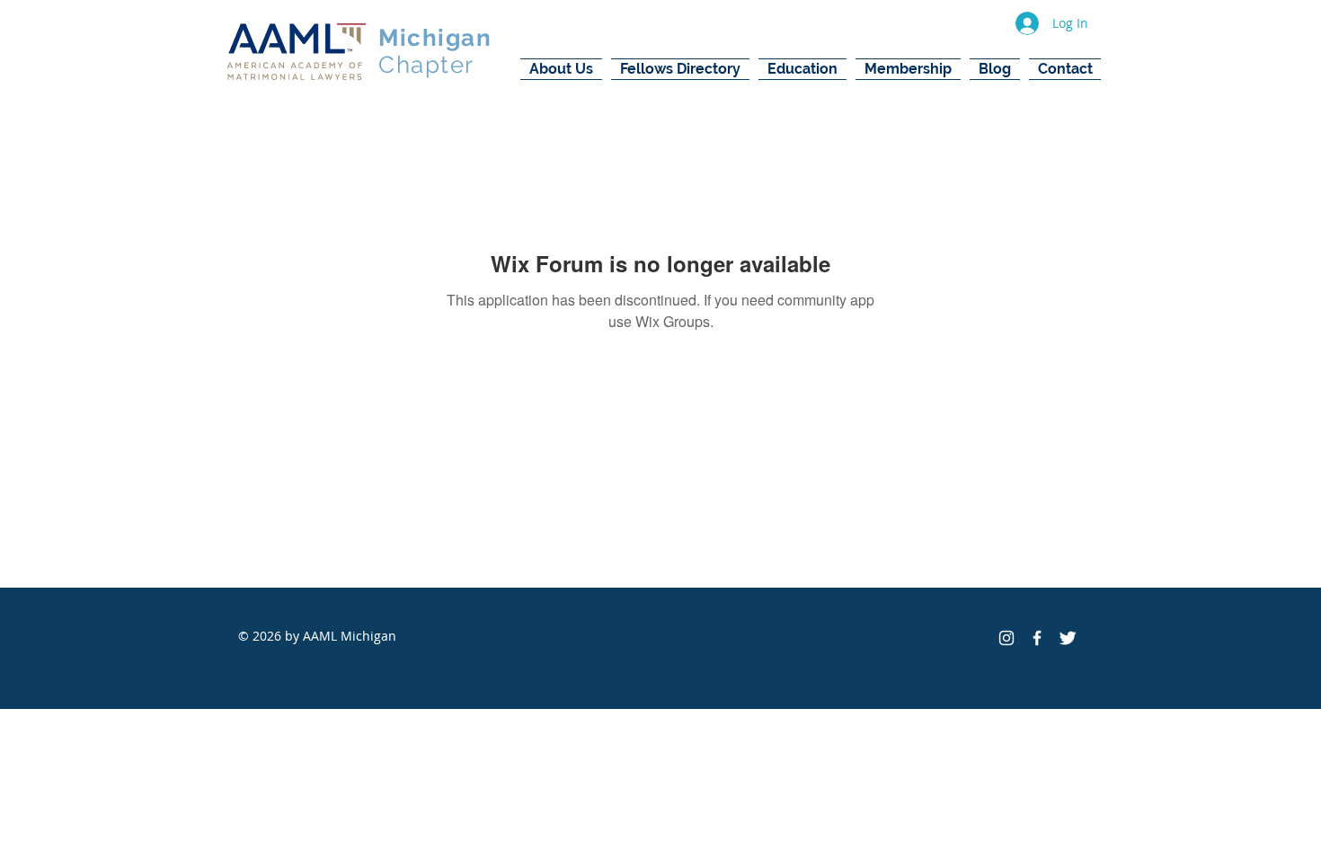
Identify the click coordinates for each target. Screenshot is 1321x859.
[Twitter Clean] (1067, 638)
